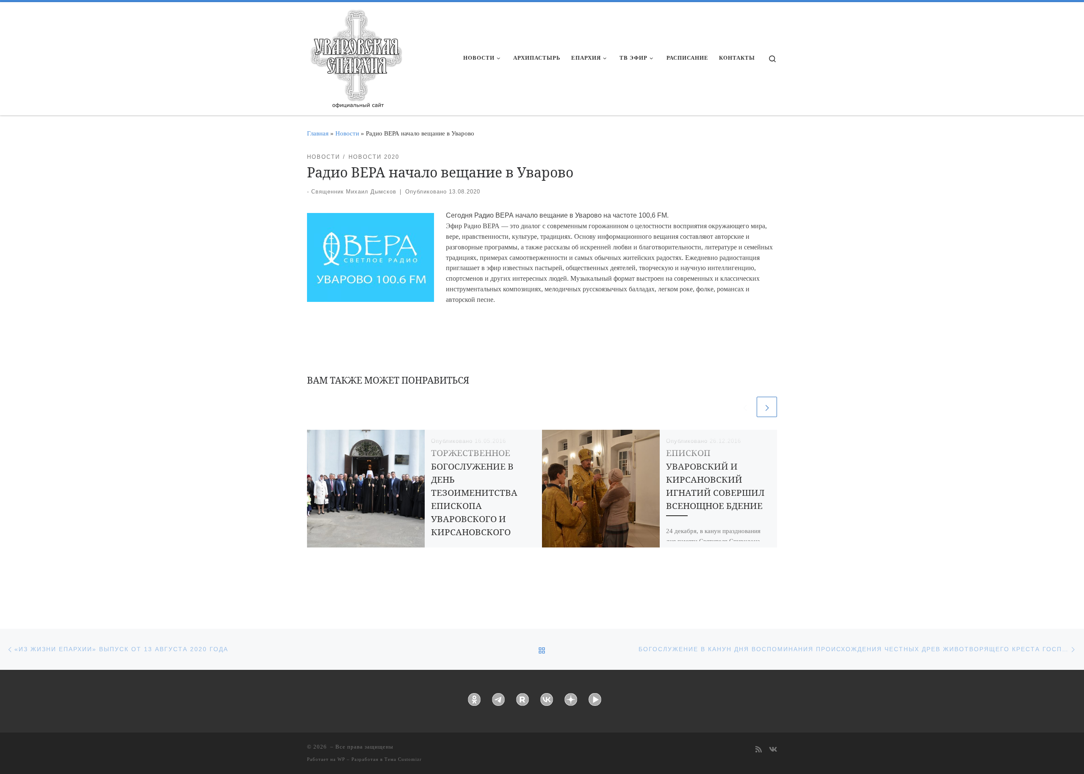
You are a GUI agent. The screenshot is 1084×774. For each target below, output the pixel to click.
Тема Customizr (403, 759)
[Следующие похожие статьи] (767, 407)
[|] (355, 56)
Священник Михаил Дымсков (353, 191)
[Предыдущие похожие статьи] (745, 407)
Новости (347, 133)
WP (341, 759)
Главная (318, 133)
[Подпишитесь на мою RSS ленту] (758, 750)
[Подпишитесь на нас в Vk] (773, 750)
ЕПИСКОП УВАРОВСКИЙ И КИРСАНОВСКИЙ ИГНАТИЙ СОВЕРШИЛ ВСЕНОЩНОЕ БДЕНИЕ (715, 479)
